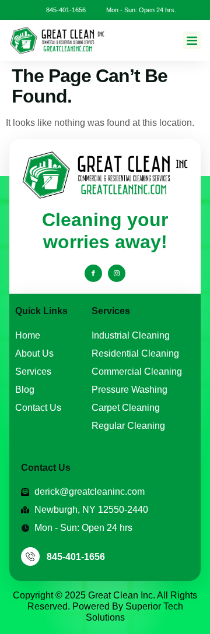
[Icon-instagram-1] (116, 273)
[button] (192, 40)
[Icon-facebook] (93, 273)
